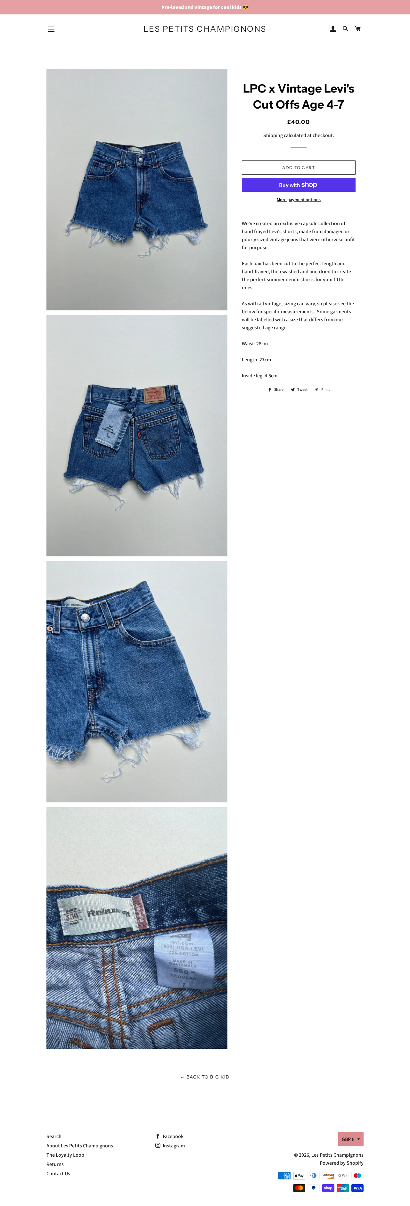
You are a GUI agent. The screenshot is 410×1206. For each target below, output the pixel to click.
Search (54, 1136)
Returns (55, 1164)
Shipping (273, 135)
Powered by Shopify (342, 1163)
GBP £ (348, 1139)
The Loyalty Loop (65, 1155)
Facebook (173, 1136)
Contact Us (58, 1173)
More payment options (299, 199)
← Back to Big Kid (205, 1077)
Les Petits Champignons (205, 29)
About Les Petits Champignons (79, 1145)
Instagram (173, 1145)
